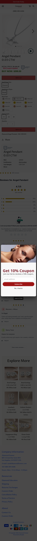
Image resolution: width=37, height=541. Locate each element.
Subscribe (18, 284)
